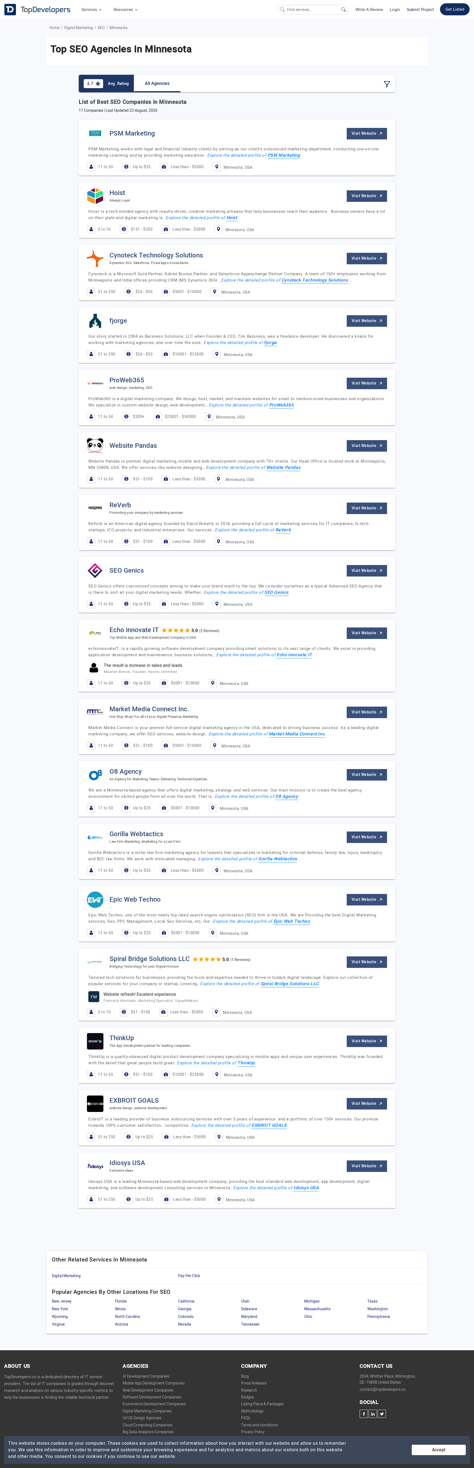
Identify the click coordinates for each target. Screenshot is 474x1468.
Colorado (186, 1317)
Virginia (58, 1324)
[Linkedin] (373, 1414)
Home (54, 28)
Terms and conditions (259, 1425)
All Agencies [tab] (157, 83)
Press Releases (254, 1383)
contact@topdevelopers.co (382, 1389)
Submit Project (420, 10)
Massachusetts (317, 1309)
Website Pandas (283, 467)
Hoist (231, 217)
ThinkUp (246, 1063)
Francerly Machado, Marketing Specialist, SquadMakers (150, 1000)
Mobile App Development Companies (154, 1383)
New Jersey (62, 1301)
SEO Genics (276, 592)
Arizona (121, 1324)
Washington (377, 1309)
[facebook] (364, 1414)
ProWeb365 (281, 405)
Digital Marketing (78, 28)
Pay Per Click (189, 1276)
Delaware (249, 1309)
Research (249, 1390)
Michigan (312, 1301)
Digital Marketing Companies (147, 1411)
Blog (245, 1376)
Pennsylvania (378, 1317)
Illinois (120, 1309)
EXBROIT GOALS (269, 1125)
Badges (247, 1397)
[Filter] (387, 84)
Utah (245, 1301)
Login (395, 10)
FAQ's (245, 1418)
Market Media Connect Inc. (297, 734)
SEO (101, 28)
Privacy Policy (253, 1432)
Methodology (252, 1411)
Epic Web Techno (291, 921)
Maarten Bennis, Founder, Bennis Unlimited (140, 671)
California (186, 1301)
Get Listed (454, 9)
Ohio (308, 1317)
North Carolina (127, 1317)
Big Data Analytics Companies (148, 1432)
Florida (121, 1301)
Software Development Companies (152, 1397)
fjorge (270, 342)
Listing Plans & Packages (262, 1404)
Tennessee (250, 1324)
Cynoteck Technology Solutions (314, 280)
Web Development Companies (148, 1390)
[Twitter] (382, 1414)
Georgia (184, 1309)
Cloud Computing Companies (147, 1425)
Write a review (369, 10)
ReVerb (283, 530)
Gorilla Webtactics (277, 859)
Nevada (184, 1324)
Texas (372, 1301)
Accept (438, 1450)
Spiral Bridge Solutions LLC (290, 983)
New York (60, 1309)
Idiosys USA (306, 1188)
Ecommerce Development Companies (154, 1404)
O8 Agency (286, 796)
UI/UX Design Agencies (142, 1418)
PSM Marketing (283, 155)
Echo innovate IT (294, 655)
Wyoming (60, 1317)
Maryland (249, 1317)
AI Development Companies (146, 1376)
